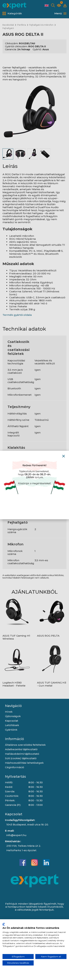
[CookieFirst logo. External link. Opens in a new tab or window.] (4, 924)
